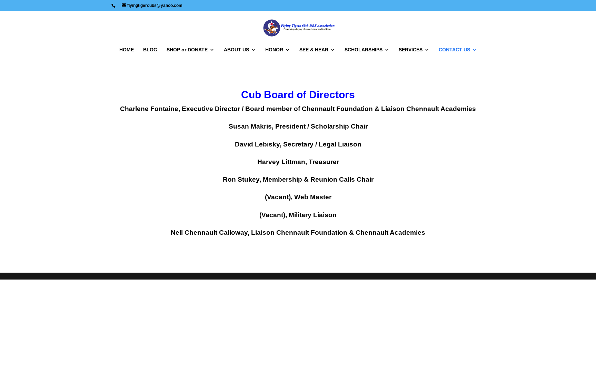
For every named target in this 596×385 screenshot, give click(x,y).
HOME (126, 49)
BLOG (150, 49)
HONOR (274, 49)
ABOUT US (236, 49)
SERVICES (411, 49)
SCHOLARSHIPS (364, 49)
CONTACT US (454, 49)
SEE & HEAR (313, 49)
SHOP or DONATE (187, 49)
